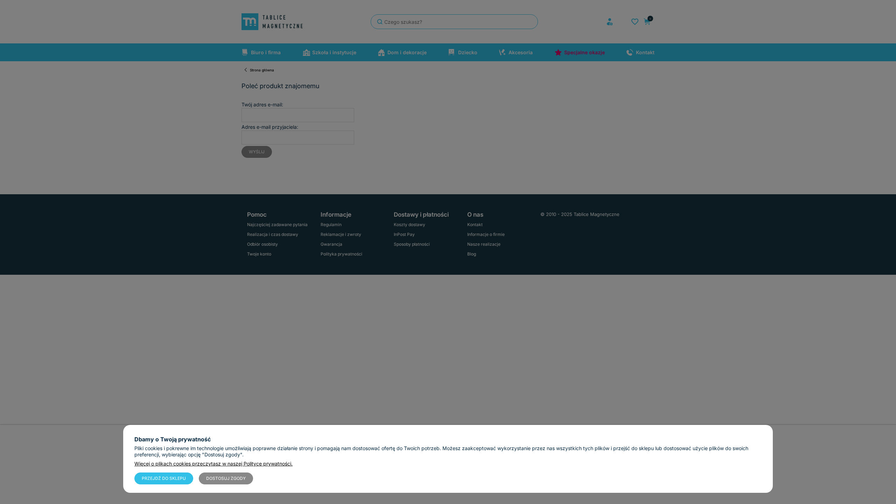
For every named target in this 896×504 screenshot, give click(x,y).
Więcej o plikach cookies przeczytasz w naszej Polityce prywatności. (213, 464)
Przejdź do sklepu (164, 478)
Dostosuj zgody (226, 478)
